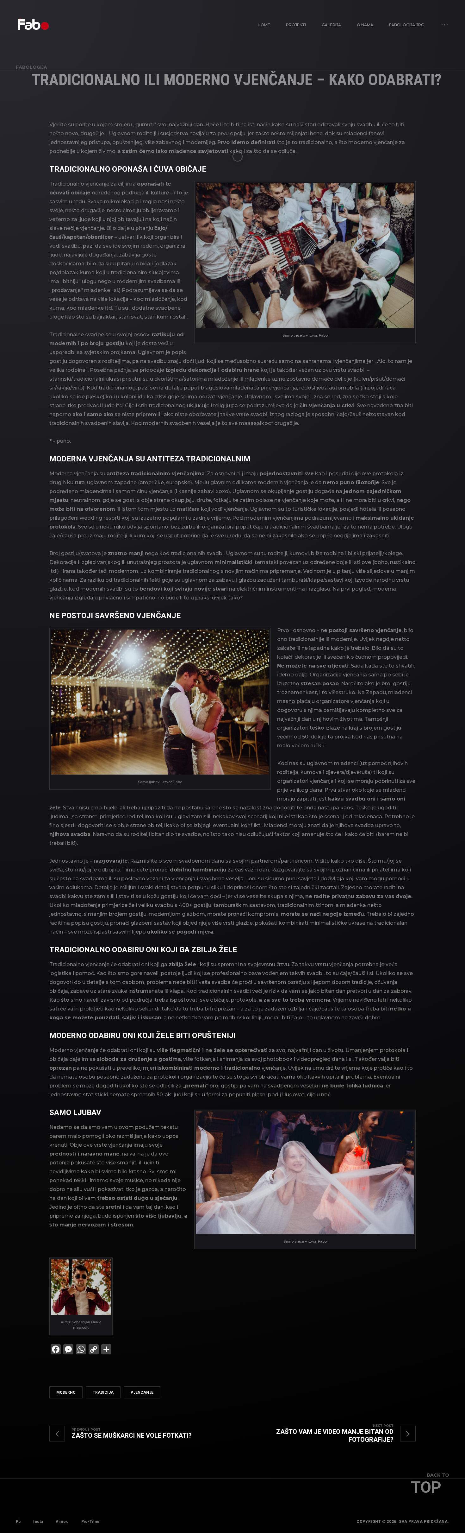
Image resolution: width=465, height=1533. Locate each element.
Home (264, 24)
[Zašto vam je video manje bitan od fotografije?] (324, 1434)
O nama (365, 24)
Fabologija (31, 67)
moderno (66, 1392)
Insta (38, 1521)
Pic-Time (90, 1521)
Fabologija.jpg (406, 24)
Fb (18, 1521)
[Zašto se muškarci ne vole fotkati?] (126, 1434)
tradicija (103, 1392)
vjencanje (142, 1392)
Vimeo (62, 1521)
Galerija (331, 24)
